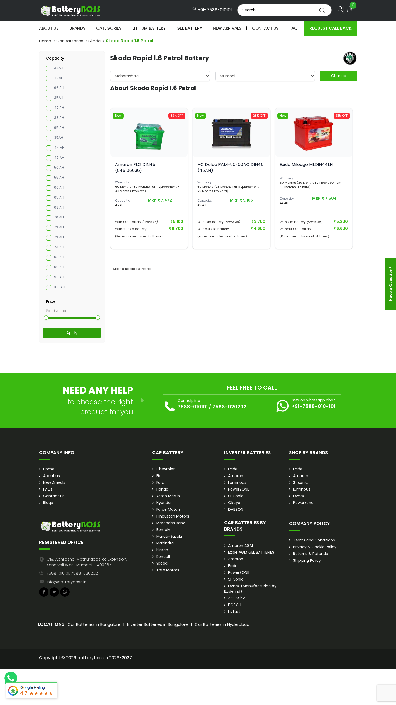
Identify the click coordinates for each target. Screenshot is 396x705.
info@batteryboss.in (66, 582)
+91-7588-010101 (214, 10)
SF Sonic (236, 496)
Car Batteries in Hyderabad (222, 624)
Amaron (235, 475)
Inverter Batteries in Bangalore (157, 624)
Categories (108, 28)
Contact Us (265, 28)
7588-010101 (193, 406)
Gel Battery (189, 28)
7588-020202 (229, 406)
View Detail (149, 148)
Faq (293, 28)
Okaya (234, 502)
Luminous (237, 482)
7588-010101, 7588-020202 (72, 573)
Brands (77, 28)
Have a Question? (390, 283)
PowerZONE (238, 489)
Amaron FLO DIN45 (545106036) (135, 167)
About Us (49, 28)
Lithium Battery (149, 28)
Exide (233, 469)
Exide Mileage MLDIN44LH (306, 164)
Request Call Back (330, 28)
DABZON (235, 509)
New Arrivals (227, 28)
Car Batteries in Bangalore (94, 624)
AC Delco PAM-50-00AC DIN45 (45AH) (230, 167)
